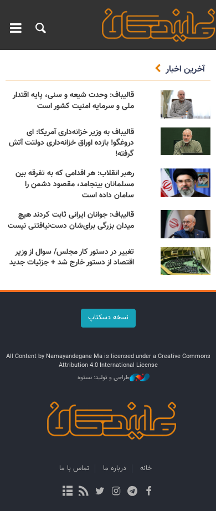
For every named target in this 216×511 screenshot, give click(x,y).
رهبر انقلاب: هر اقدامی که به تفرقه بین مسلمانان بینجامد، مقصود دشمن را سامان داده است (75, 184)
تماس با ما (74, 468)
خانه (146, 468)
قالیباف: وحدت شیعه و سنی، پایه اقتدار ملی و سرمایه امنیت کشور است (73, 101)
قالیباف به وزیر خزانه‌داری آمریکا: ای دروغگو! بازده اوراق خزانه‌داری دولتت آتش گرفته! (71, 143)
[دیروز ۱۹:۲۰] (185, 141)
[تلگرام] (132, 492)
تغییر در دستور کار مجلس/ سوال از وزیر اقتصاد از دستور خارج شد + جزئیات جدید (71, 257)
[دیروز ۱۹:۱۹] (185, 261)
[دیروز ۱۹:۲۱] (185, 104)
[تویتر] (100, 492)
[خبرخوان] (84, 492)
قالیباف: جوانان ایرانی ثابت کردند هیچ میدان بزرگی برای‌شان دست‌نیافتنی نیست (71, 220)
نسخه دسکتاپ (108, 317)
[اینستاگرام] (116, 492)
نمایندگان (155, 25)
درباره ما (114, 468)
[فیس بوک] (148, 492)
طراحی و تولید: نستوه (104, 378)
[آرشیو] (67, 492)
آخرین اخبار (185, 69)
